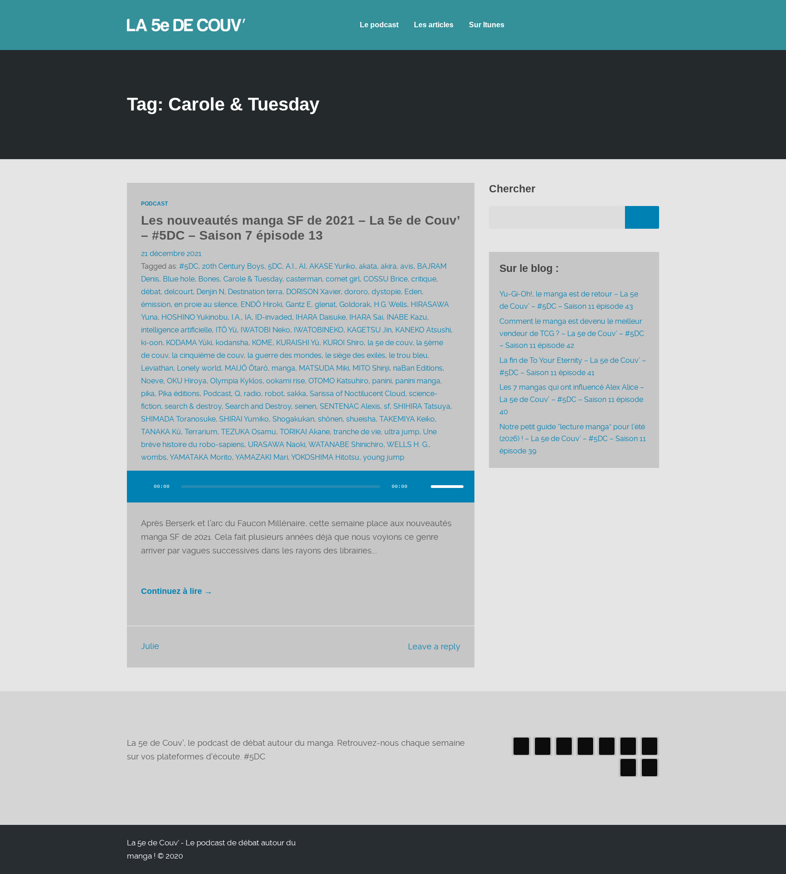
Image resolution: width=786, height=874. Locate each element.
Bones (209, 279)
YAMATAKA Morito (201, 457)
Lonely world (199, 368)
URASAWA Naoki (276, 444)
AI (302, 266)
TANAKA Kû (161, 431)
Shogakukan (293, 419)
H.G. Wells (390, 304)
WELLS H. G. (407, 444)
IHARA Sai (366, 317)
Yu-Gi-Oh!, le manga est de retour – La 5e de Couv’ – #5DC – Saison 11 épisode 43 (568, 300)
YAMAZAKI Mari (261, 457)
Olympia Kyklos (236, 381)
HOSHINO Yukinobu (194, 317)
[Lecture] (142, 486)
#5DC (188, 266)
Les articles (433, 25)
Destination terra (255, 291)
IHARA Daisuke (321, 317)
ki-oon (151, 342)
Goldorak (354, 304)
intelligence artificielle (176, 330)
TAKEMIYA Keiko (407, 419)
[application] (300, 495)
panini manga (417, 381)
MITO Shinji (371, 368)
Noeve (152, 381)
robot (274, 393)
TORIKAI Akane (305, 431)
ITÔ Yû (226, 330)
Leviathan (157, 368)
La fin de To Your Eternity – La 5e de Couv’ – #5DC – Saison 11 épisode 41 (572, 366)
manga (283, 368)
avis (406, 266)
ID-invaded (273, 317)
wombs (153, 457)
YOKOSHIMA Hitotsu (325, 457)
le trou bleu (408, 355)
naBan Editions (418, 368)
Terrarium (201, 431)
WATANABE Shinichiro (345, 444)
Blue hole (179, 279)
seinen (305, 406)
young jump (383, 457)
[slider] (447, 486)
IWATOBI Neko (265, 330)
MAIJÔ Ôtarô (246, 368)
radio (252, 393)
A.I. (290, 266)
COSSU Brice (385, 279)
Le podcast (379, 25)
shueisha (361, 419)
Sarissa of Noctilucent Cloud (357, 393)
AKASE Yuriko (332, 266)
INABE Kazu (407, 317)
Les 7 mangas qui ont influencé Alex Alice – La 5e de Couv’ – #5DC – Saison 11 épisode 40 (571, 399)
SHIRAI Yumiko (244, 419)
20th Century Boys (233, 266)
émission (156, 304)
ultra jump (401, 431)
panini (382, 381)
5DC (275, 266)
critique (423, 279)
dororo (356, 291)
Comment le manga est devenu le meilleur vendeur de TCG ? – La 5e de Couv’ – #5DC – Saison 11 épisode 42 (571, 333)
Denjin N (210, 291)
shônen (330, 419)
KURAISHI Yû (297, 342)
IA (248, 317)
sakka (296, 393)
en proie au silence (205, 304)
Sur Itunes (486, 25)
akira (389, 266)
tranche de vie (357, 431)
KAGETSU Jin (369, 330)
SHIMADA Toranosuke (178, 419)
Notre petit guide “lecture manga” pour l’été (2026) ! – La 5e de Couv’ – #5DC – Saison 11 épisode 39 (572, 438)
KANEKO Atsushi (423, 330)
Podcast (154, 203)
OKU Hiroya (187, 381)
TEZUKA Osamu (248, 431)
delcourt (178, 291)
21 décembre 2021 (171, 253)
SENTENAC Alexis (350, 406)
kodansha (232, 342)
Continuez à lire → (176, 591)
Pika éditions (179, 393)
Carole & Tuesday (252, 279)
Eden (413, 291)
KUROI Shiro (343, 342)
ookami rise (285, 381)
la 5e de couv (390, 342)
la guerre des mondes (284, 355)
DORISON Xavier (313, 291)
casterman (304, 279)
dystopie (386, 291)
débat (151, 291)
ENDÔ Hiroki (261, 304)
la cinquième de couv (208, 355)
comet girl (343, 279)
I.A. (236, 317)
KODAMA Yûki (189, 342)
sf (387, 406)
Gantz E (298, 304)
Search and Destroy (258, 406)
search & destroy (193, 406)
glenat (325, 304)
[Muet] (420, 486)
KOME (262, 342)
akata (368, 266)
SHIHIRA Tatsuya (421, 406)
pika (148, 393)
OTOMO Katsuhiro (338, 381)
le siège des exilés (355, 355)
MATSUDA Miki (324, 368)
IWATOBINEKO (318, 330)
